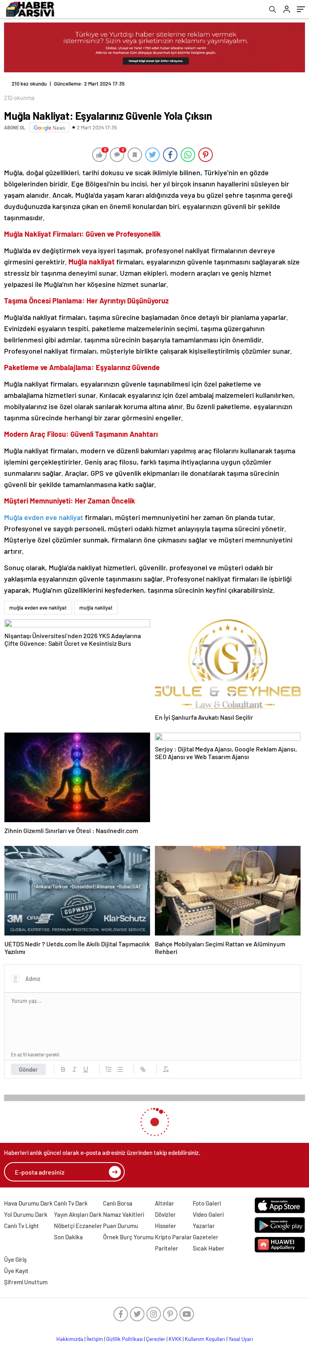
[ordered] (108, 1069)
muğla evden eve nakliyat (38, 607)
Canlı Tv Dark (71, 1203)
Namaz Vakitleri (123, 1214)
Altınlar (164, 1203)
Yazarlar (204, 1225)
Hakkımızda (69, 1339)
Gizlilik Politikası (124, 1339)
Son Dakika (68, 1237)
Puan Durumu (120, 1225)
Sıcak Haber (209, 1248)
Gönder (28, 1069)
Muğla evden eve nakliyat (43, 517)
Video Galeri (208, 1214)
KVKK (175, 1339)
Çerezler (155, 1339)
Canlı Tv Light (21, 1225)
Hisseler (165, 1225)
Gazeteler (205, 1237)
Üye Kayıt (16, 1270)
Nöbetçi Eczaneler (78, 1225)
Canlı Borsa (117, 1203)
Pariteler (166, 1248)
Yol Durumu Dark (25, 1214)
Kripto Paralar (173, 1237)
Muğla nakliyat (91, 261)
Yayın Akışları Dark (78, 1214)
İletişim (95, 1339)
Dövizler (165, 1214)
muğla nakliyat (96, 607)
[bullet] (120, 1069)
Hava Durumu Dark (28, 1203)
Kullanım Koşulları (205, 1339)
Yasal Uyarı (241, 1339)
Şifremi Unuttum (25, 1282)
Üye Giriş (15, 1259)
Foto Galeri (207, 1203)
